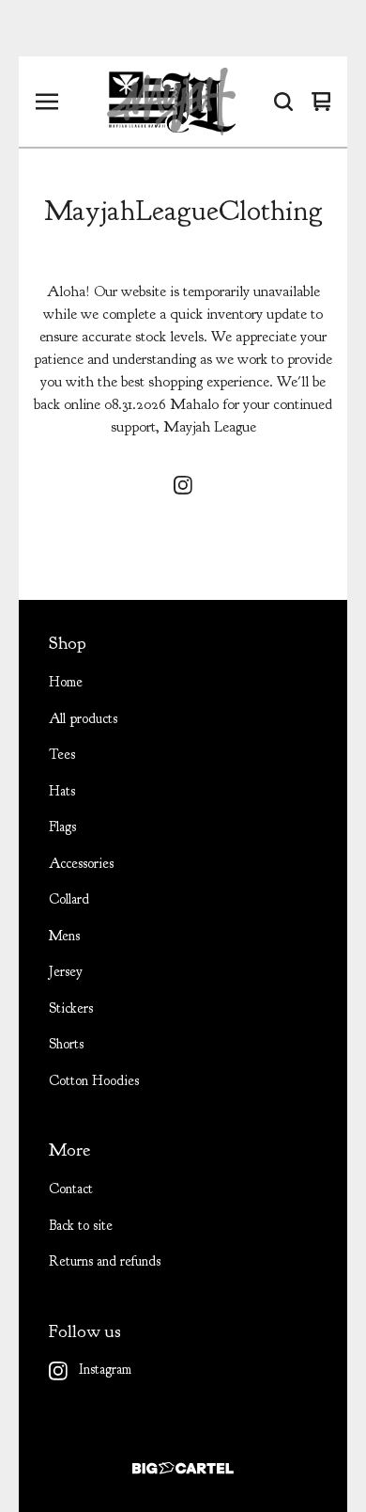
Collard (69, 899)
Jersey (66, 972)
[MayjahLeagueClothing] (171, 101)
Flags (62, 827)
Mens (64, 936)
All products (83, 719)
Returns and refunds (104, 1261)
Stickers (71, 1008)
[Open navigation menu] (47, 101)
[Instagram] (183, 485)
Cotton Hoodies (94, 1081)
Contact (71, 1189)
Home (66, 682)
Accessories (81, 864)
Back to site (81, 1226)
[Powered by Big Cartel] (183, 1468)
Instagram (105, 1369)
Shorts (66, 1044)
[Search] (283, 101)
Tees (62, 755)
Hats (62, 791)
